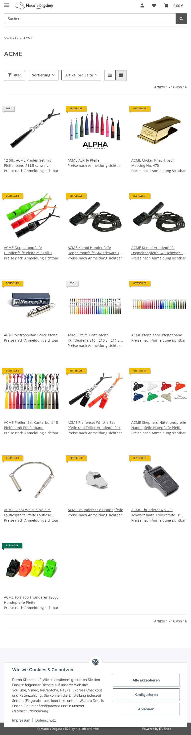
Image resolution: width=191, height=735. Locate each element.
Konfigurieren (146, 694)
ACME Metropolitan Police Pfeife (30, 335)
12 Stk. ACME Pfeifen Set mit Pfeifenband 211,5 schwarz (27, 163)
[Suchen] (181, 18)
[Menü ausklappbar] (6, 3)
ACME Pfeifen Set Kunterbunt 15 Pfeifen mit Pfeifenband (31, 425)
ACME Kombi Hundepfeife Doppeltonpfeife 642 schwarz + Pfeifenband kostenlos (93, 250)
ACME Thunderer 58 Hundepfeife (95, 509)
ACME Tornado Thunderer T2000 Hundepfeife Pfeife (31, 600)
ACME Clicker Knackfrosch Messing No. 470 (153, 163)
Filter (16, 75)
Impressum (21, 720)
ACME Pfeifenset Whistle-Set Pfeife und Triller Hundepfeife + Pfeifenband (94, 425)
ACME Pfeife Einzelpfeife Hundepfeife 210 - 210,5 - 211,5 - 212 (95, 338)
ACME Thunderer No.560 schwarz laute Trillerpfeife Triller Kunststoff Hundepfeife (158, 512)
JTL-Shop (165, 729)
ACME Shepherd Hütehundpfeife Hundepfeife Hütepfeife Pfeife (158, 425)
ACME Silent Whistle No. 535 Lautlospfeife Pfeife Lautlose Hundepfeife (27, 512)
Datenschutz (45, 720)
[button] (142, 5)
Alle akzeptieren (146, 680)
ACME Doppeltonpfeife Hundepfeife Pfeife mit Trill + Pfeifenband (28, 250)
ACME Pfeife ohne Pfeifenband (156, 335)
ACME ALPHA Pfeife (83, 160)
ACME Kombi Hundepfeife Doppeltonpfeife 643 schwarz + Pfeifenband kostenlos (157, 250)
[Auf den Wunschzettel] (51, 110)
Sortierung (41, 75)
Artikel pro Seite (79, 75)
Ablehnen (146, 709)
